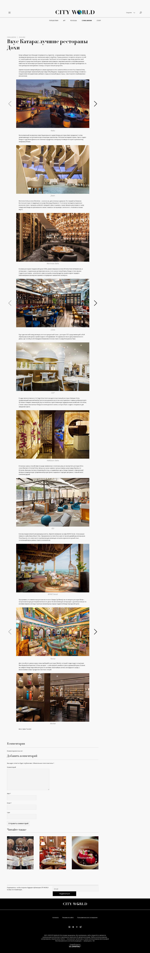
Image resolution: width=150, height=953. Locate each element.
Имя (9, 793)
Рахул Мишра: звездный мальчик (20, 854)
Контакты (55, 917)
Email (9, 803)
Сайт (8, 812)
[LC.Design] (75, 946)
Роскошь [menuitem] (73, 20)
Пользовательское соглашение (87, 917)
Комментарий (11, 767)
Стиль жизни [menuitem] (87, 20)
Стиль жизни (11, 37)
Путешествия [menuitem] (53, 20)
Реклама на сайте (67, 917)
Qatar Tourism (26, 729)
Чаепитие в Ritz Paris (52, 854)
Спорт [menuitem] (99, 20)
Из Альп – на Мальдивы (85, 854)
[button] (51, 125)
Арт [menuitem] (64, 20)
